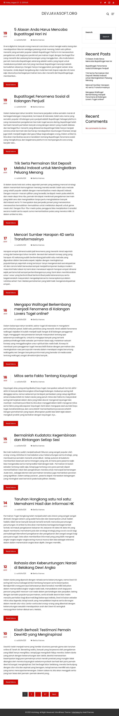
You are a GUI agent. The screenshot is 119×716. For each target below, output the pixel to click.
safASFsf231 (21, 40)
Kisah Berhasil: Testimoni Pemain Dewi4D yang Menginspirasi (42, 632)
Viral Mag (76, 712)
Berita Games (38, 40)
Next (54, 694)
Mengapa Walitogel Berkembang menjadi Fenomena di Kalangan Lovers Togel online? (42, 309)
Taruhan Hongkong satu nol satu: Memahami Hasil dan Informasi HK (44, 501)
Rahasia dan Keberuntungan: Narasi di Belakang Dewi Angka (45, 565)
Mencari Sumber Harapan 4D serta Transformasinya (44, 237)
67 (45, 694)
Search (89, 32)
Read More (11, 84)
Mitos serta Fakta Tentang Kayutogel (45, 375)
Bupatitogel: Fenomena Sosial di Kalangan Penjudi (41, 98)
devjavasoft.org (59, 13)
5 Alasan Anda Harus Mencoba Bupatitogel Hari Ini (40, 32)
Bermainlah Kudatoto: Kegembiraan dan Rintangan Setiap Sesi (45, 437)
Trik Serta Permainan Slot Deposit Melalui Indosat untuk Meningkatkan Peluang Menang (45, 168)
